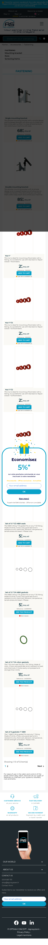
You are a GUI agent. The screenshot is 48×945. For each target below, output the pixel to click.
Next (41, 766)
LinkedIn (31, 922)
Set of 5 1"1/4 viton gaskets (17, 662)
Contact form (7, 885)
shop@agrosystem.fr (10, 883)
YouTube (24, 922)
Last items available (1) (24, 546)
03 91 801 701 (7, 880)
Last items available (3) (24, 276)
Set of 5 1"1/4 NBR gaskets (16, 592)
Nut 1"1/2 (9, 389)
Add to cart (24, 273)
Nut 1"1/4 (9, 323)
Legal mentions (24, 935)
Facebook (16, 922)
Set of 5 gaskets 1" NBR (15, 732)
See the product (24, 612)
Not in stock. (25, 616)
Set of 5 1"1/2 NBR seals (15, 523)
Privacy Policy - (24, 932)
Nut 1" (7, 256)
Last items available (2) (24, 343)
